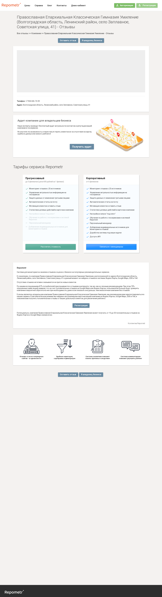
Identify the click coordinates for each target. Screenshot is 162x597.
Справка (39, 5)
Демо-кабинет (78, 5)
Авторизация (126, 5)
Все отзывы (22, 33)
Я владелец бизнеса (92, 40)
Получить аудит (82, 146)
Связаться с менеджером (111, 247)
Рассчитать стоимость (51, 247)
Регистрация (149, 5)
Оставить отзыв (68, 40)
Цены (27, 5)
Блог (49, 5)
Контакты (62, 5)
